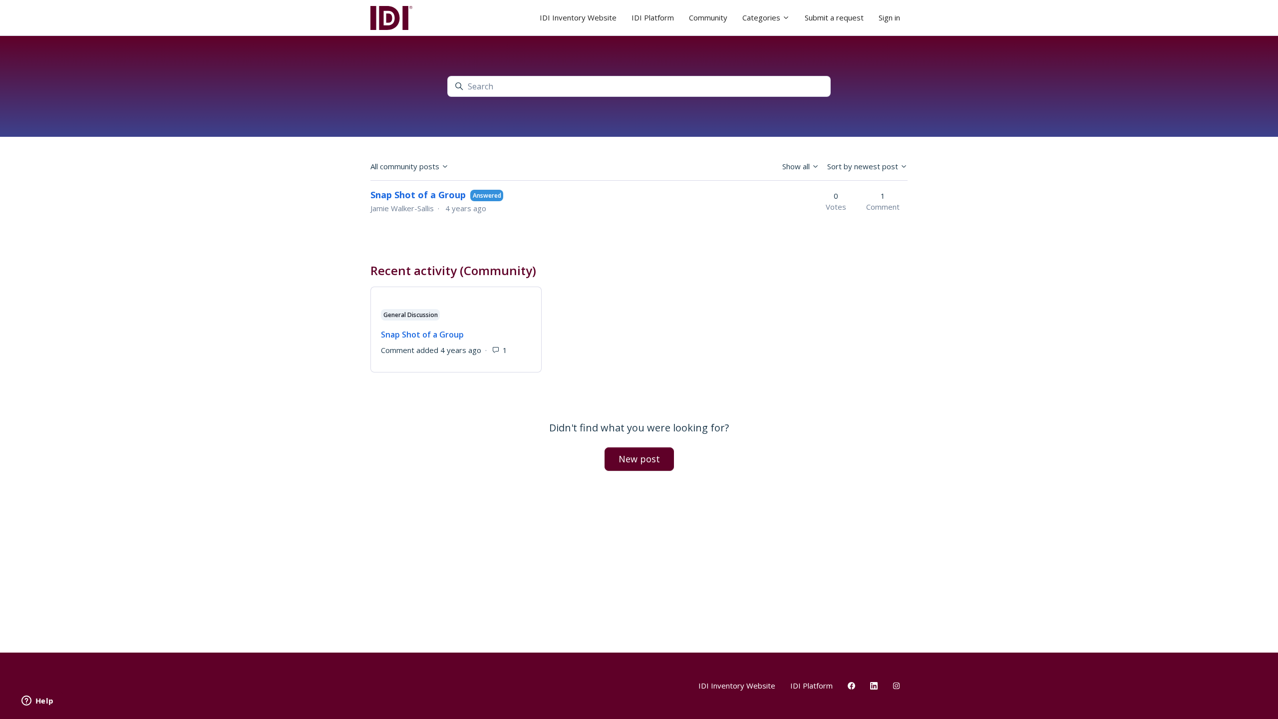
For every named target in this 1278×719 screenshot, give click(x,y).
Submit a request (834, 17)
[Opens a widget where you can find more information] (37, 701)
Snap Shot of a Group (418, 195)
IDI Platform (653, 17)
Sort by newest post (863, 166)
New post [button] (639, 459)
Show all (797, 166)
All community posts (405, 166)
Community (708, 17)
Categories (762, 17)
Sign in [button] (889, 17)
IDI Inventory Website (578, 17)
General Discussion (410, 315)
